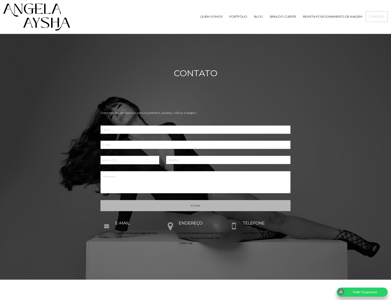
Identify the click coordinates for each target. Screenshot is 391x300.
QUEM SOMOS (211, 16)
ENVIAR (195, 205)
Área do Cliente (283, 16)
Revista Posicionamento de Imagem (332, 16)
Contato (376, 16)
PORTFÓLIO (238, 16)
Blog (258, 16)
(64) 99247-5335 (253, 233)
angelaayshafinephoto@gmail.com (136, 233)
